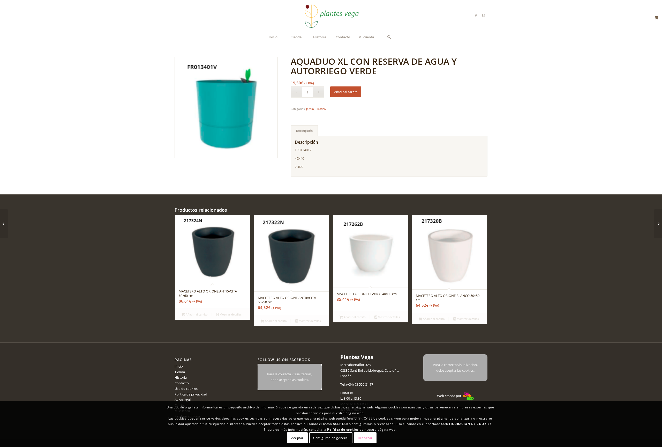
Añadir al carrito (345, 92)
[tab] (304, 130)
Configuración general (331, 438)
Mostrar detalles (230, 314)
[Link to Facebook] (476, 15)
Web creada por (449, 395)
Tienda (180, 372)
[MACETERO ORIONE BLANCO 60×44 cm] (658, 223)
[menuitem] (273, 37)
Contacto (182, 383)
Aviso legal (183, 399)
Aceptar (297, 438)
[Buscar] (389, 37)
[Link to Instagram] (483, 15)
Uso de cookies (186, 388)
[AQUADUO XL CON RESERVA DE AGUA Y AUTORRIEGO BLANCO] (4, 223)
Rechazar (365, 438)
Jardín (310, 109)
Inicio (179, 366)
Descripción (304, 131)
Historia (181, 377)
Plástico (320, 109)
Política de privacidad (191, 394)
